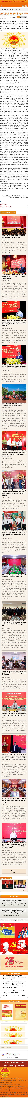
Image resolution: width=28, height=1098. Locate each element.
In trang (25, 17)
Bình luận (3, 204)
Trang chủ (5, 9)
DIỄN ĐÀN (11, 1066)
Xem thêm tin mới (13, 871)
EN (26, 6)
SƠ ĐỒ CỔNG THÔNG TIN (18, 1062)
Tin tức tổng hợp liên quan (8, 212)
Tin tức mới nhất (14, 973)
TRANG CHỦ (5, 1062)
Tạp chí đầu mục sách (14, 1001)
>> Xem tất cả (23, 890)
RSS (5, 1066)
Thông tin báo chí (15, 9)
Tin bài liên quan (6, 207)
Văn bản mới (14, 896)
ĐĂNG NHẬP (20, 1066)
